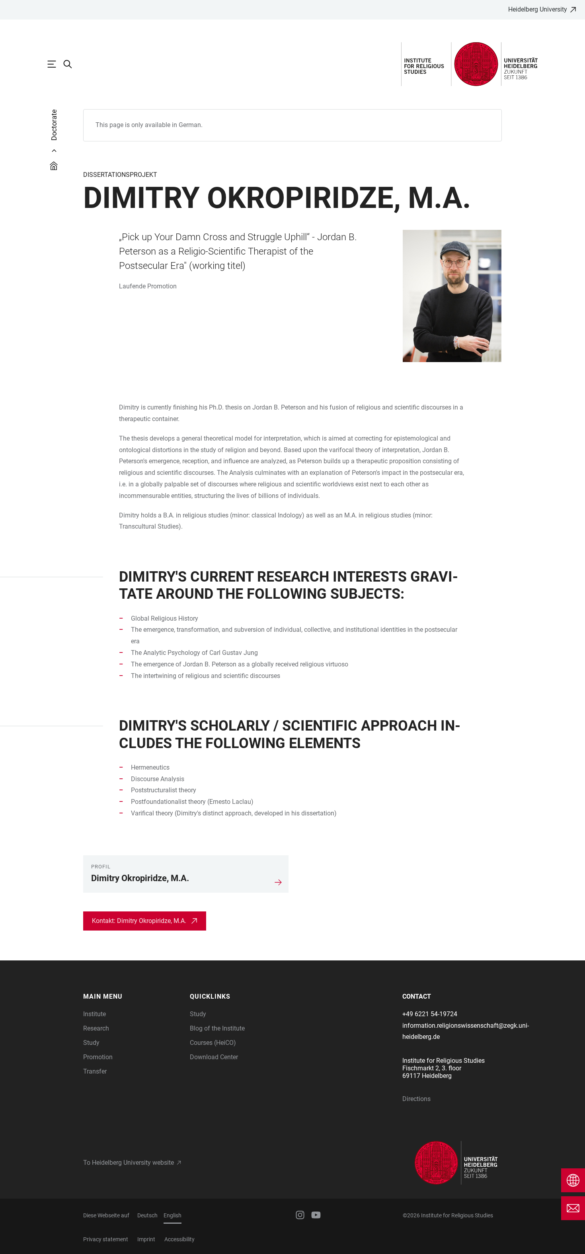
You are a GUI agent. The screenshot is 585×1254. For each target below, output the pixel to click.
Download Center (214, 1057)
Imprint (146, 1239)
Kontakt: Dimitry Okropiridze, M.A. (139, 921)
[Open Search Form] (72, 64)
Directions (416, 1099)
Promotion (98, 1057)
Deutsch (147, 1215)
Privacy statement (105, 1239)
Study (91, 1042)
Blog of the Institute (217, 1028)
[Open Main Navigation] (56, 64)
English (172, 1215)
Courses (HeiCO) (213, 1042)
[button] (132, 996)
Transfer (95, 1071)
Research (96, 1028)
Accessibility (179, 1239)
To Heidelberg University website (128, 1162)
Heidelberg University (537, 9)
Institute (94, 1014)
